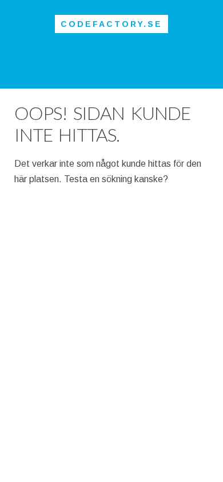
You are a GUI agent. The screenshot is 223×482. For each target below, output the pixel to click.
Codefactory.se (111, 24)
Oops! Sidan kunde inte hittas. (102, 124)
